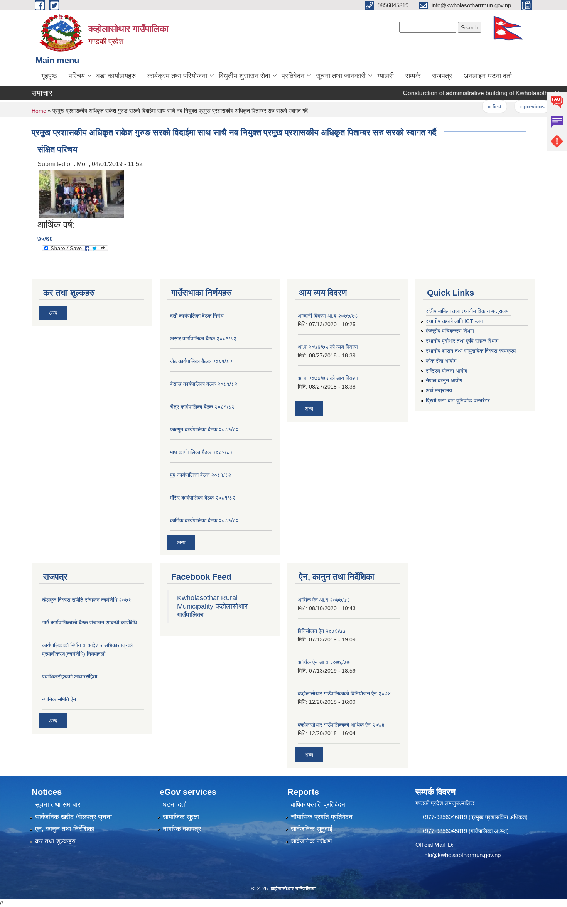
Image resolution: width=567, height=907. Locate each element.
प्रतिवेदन (293, 76)
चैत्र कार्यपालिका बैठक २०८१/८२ (202, 407)
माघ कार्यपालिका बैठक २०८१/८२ (201, 452)
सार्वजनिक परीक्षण (311, 841)
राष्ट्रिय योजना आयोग (446, 371)
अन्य (53, 313)
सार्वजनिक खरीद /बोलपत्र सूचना (73, 817)
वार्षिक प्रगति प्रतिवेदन (318, 804)
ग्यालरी (385, 76)
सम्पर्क (412, 76)
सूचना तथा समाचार (57, 804)
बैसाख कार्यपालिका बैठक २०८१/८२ (203, 384)
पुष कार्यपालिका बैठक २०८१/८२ (200, 475)
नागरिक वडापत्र (182, 829)
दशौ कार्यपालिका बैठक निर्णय (197, 316)
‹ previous (519, 106)
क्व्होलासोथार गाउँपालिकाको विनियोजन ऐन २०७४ (344, 693)
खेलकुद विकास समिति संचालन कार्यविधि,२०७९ (86, 600)
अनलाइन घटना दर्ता (488, 76)
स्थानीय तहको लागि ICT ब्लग (454, 321)
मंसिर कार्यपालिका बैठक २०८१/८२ (202, 498)
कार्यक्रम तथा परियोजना (177, 76)
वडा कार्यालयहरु (116, 76)
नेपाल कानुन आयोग (444, 380)
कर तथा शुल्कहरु (55, 841)
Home (39, 111)
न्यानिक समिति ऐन (59, 699)
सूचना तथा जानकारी (341, 76)
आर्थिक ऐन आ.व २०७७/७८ (324, 600)
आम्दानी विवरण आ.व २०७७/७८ (328, 316)
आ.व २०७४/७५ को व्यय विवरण (328, 347)
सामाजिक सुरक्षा (181, 817)
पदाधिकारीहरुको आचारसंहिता (69, 676)
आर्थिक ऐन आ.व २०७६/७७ (324, 662)
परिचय (77, 76)
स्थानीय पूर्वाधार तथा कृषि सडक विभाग (462, 341)
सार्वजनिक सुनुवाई (311, 829)
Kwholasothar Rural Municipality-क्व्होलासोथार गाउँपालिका (212, 606)
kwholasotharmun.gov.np (469, 854)
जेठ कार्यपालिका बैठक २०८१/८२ (201, 361)
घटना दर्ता (175, 804)
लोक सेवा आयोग (441, 361)
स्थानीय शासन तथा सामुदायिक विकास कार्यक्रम (471, 351)
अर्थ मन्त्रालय (439, 390)
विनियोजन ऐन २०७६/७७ (322, 631)
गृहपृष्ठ (49, 76)
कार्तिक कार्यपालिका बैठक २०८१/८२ (204, 520)
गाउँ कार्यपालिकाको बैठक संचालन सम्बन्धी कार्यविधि (89, 622)
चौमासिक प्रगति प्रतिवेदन (322, 817)
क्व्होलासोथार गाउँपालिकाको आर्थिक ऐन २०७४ (341, 725)
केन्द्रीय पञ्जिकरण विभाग (450, 331)
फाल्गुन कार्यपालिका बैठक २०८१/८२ (204, 429)
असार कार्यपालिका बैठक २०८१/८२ (203, 338)
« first (481, 106)
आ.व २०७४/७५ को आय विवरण (328, 378)
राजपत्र (442, 76)
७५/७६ (45, 239)
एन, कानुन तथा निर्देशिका (64, 829)
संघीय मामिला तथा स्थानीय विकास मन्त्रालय (467, 311)
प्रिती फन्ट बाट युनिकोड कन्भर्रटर (458, 400)
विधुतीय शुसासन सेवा (244, 76)
